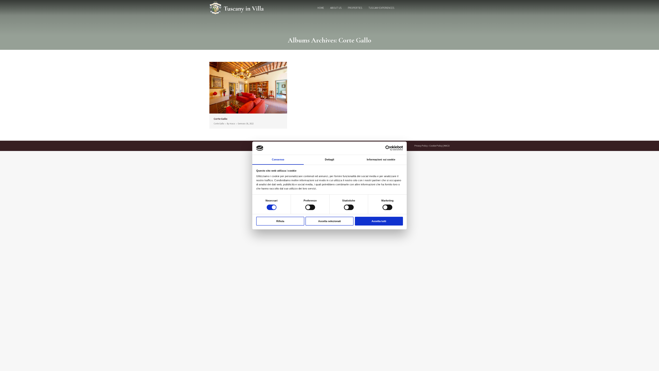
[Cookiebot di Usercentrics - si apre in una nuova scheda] (388, 148)
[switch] (310, 207)
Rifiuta (280, 221)
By (231, 123)
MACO (447, 145)
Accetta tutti (379, 221)
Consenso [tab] (278, 159)
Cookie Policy (435, 145)
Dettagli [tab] (329, 159)
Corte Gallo (220, 118)
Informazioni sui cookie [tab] (381, 159)
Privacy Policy (421, 145)
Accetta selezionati (329, 221)
